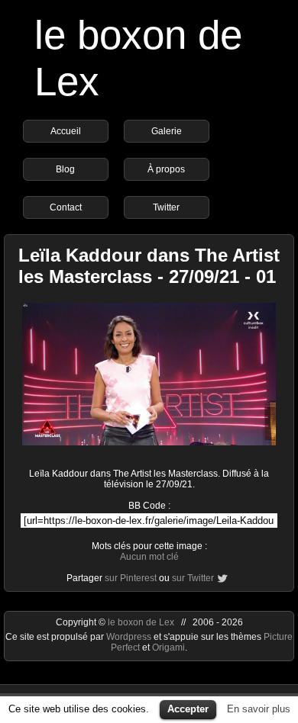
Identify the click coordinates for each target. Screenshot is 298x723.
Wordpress (130, 636)
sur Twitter (193, 578)
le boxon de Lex (141, 622)
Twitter (166, 207)
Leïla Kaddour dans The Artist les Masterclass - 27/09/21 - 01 (149, 266)
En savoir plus (258, 709)
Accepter (188, 709)
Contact (66, 207)
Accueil (65, 131)
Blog (65, 169)
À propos (166, 169)
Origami (168, 647)
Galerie (166, 131)
